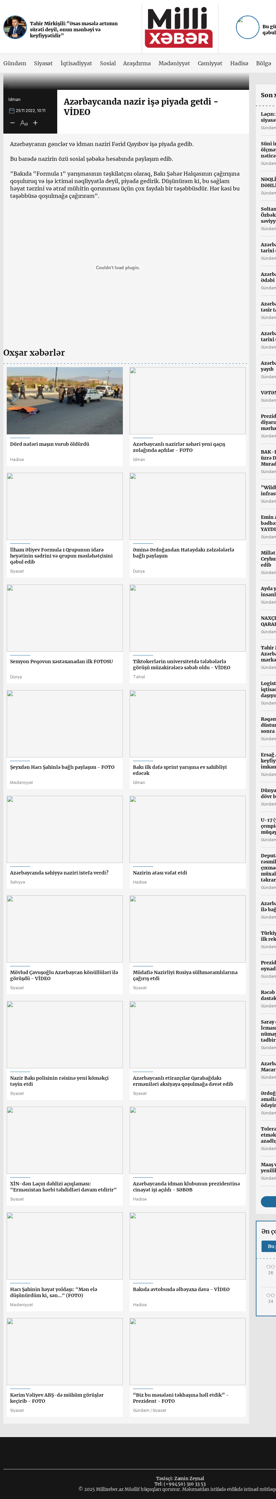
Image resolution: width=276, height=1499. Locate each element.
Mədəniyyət (174, 63)
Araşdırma (137, 63)
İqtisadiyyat (76, 63)
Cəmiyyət (210, 63)
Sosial (108, 63)
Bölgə (263, 63)
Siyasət (43, 63)
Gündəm (14, 63)
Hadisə (239, 63)
